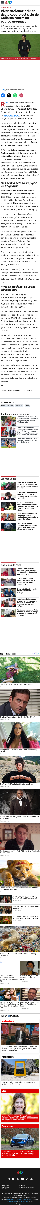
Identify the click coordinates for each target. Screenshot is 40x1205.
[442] (20, 1172)
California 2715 (11, 1199)
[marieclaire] (20, 1057)
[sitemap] (31, 1179)
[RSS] (27, 1179)
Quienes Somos (6, 1185)
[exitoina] (20, 1021)
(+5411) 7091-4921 (12, 1202)
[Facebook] (13, 1179)
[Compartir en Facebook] (3, 95)
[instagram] (9, 1179)
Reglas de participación (27, 1187)
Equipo (23, 1185)
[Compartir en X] (9, 95)
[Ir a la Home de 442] (8, 4)
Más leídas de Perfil (11, 565)
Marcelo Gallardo (11, 115)
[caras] (20, 1091)
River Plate (19, 406)
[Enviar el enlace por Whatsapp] (15, 95)
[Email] (21, 95)
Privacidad (4, 1189)
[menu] (2, 3)
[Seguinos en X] (18, 1179)
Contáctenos (5, 1187)
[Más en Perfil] (13, 1016)
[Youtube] (22, 1179)
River (27, 406)
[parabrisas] (20, 1126)
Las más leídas (8, 478)
